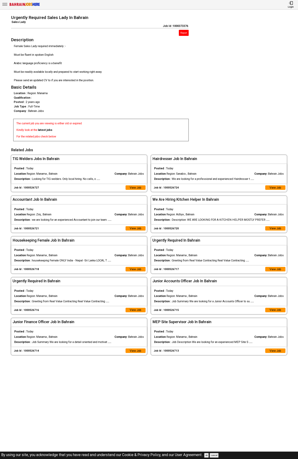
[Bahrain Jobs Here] (24, 5)
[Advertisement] (243, 79)
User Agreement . (189, 455)
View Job (135, 187)
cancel (214, 455)
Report (183, 33)
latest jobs (45, 130)
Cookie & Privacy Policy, (142, 455)
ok (206, 455)
